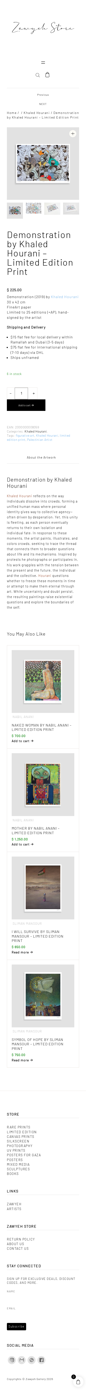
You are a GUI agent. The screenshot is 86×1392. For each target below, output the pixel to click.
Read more (20, 952)
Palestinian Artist (39, 440)
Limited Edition (22, 1132)
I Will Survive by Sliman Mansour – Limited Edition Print (38, 936)
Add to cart (24, 405)
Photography (20, 1146)
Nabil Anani (23, 717)
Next (43, 103)
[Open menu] (43, 62)
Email (11, 1308)
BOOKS (13, 1174)
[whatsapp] (32, 1360)
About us (15, 1244)
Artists (14, 1209)
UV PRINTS (16, 1150)
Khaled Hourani (37, 113)
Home (12, 113)
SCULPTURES (18, 1169)
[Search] (70, 92)
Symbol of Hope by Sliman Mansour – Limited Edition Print (38, 1044)
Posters (15, 1160)
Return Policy (21, 1239)
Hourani (44, 576)
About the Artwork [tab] (41, 457)
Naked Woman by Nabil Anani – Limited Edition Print (42, 727)
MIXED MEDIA (18, 1164)
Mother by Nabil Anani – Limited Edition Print (36, 830)
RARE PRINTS (19, 1127)
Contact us (18, 1248)
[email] (22, 1360)
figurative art (25, 435)
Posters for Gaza (24, 1155)
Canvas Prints (20, 1137)
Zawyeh (14, 1204)
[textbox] (43, 347)
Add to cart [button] (21, 741)
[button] (72, 133)
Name (11, 1291)
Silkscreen (18, 1141)
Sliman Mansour (27, 923)
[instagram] (12, 1360)
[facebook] (41, 1360)
